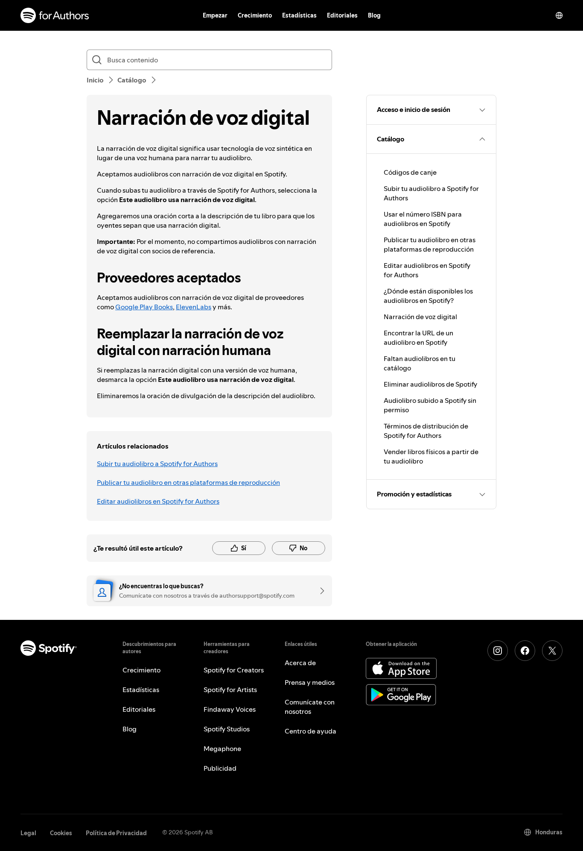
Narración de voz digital (420, 316)
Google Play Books (144, 306)
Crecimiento (255, 15)
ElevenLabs (193, 306)
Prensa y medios (310, 682)
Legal (28, 833)
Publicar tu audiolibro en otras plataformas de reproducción (188, 482)
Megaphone (222, 748)
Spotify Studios (227, 729)
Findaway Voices (230, 709)
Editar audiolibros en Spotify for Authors (158, 501)
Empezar (215, 15)
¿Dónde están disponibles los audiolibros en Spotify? (428, 295)
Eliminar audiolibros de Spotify (430, 384)
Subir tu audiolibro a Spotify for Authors (157, 463)
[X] (552, 650)
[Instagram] (497, 650)
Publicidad (220, 768)
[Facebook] (525, 650)
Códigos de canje (410, 172)
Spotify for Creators (234, 670)
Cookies (61, 833)
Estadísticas (299, 15)
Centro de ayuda (310, 731)
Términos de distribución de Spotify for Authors (426, 430)
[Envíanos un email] (319, 591)
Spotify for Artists (230, 689)
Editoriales (342, 15)
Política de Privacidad (116, 833)
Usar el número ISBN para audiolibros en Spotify (423, 218)
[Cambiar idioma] (559, 15)
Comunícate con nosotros (310, 706)
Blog (374, 15)
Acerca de (300, 662)
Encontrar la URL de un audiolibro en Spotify (418, 337)
